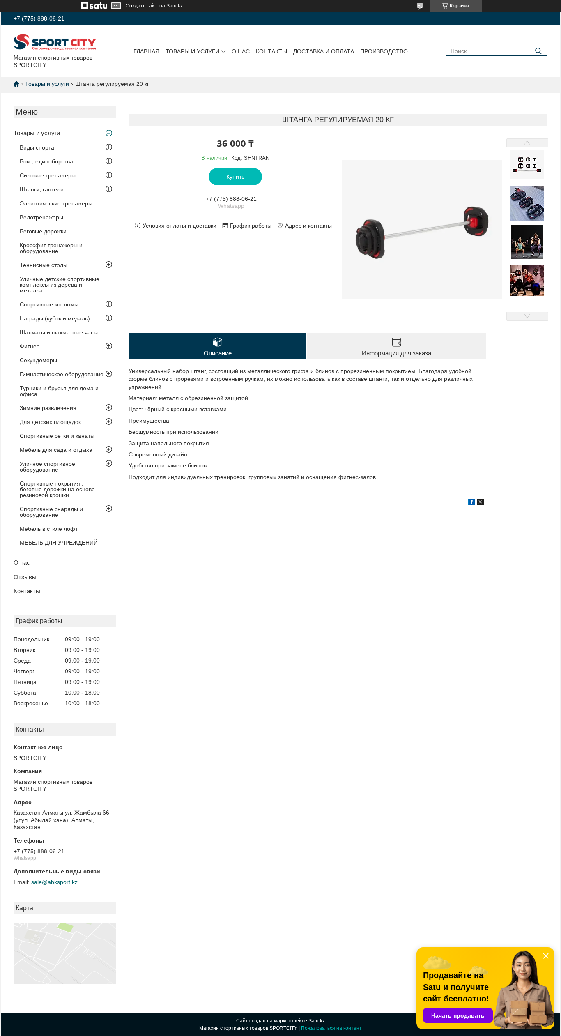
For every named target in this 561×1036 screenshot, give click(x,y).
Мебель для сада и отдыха (56, 450)
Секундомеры (38, 360)
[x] (480, 503)
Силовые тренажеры (48, 175)
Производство (384, 51)
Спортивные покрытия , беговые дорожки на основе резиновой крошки (57, 489)
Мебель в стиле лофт (49, 528)
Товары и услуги (192, 51)
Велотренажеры (41, 217)
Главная (146, 51)
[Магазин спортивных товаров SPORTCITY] (55, 41)
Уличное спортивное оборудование (47, 466)
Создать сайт (141, 6)
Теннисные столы (43, 265)
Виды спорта (37, 147)
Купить (235, 176)
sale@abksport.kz (54, 882)
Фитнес (29, 346)
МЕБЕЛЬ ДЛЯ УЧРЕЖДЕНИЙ (59, 542)
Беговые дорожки (43, 231)
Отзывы (25, 576)
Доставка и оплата (323, 51)
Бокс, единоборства (46, 161)
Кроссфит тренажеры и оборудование (51, 248)
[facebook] (471, 503)
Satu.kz (316, 1021)
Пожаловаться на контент (331, 1028)
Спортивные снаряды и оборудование (51, 512)
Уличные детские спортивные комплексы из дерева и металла (59, 285)
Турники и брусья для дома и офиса (59, 391)
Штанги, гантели (42, 189)
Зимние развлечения (48, 408)
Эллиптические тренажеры (56, 203)
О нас (241, 51)
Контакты (271, 51)
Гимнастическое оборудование (61, 374)
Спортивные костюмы (49, 304)
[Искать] (538, 51)
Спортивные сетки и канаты (57, 436)
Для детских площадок (50, 422)
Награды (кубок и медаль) (55, 318)
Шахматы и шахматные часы (59, 332)
